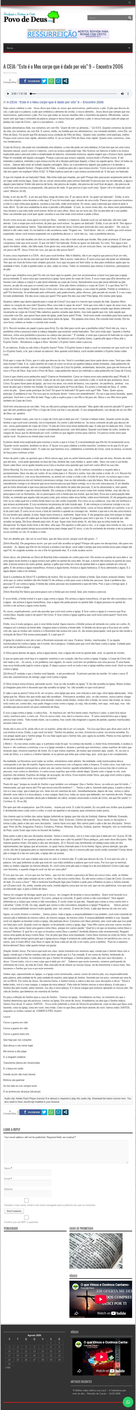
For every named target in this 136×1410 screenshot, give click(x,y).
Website (8, 1189)
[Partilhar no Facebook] (32, 81)
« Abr (7, 1367)
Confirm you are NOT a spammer (21, 1222)
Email (7, 1178)
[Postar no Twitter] (44, 81)
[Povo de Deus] (32, 20)
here (123, 1098)
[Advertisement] (35, 1258)
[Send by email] (58, 81)
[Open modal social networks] (65, 81)
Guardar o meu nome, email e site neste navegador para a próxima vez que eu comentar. (50, 1205)
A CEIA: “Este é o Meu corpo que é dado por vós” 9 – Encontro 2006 (55, 102)
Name (7, 1168)
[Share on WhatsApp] (51, 81)
